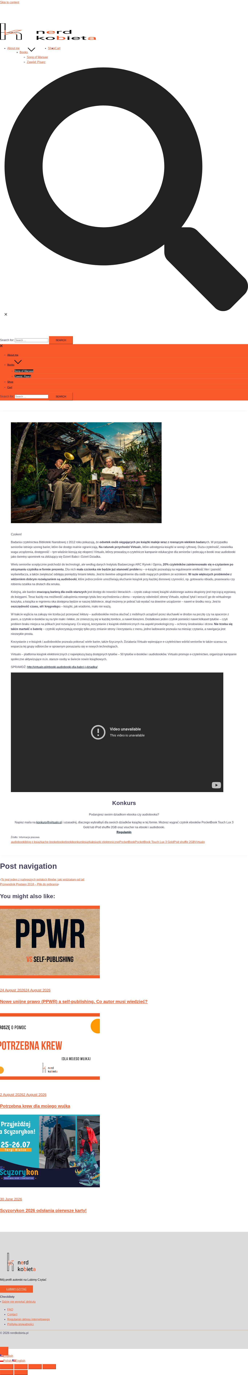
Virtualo (200, 841)
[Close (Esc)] (49, 1366)
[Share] (35, 1366)
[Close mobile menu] (1, 346)
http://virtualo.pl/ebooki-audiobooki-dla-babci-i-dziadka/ (62, 667)
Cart (57, 48)
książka (87, 841)
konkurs (77, 841)
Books (24, 52)
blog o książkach (36, 841)
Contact (12, 1314)
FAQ (10, 1309)
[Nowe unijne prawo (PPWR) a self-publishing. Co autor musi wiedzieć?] (50, 977)
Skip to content (9, 2)
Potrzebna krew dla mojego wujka (35, 1106)
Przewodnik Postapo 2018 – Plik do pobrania (29, 884)
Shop (51, 48)
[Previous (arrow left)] (6, 1372)
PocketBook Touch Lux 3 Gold (154, 841)
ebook (60, 841)
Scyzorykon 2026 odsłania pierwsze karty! (43, 1210)
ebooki (68, 841)
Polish (7, 1360)
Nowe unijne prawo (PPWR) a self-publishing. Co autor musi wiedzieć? (74, 1001)
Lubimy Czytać (16, 1289)
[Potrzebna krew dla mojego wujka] (50, 1081)
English (8, 1355)
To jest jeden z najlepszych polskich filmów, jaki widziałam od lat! (42, 879)
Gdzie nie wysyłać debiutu (19, 1301)
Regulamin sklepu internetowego (28, 1319)
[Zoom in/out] (6, 1366)
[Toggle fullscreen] (21, 1366)
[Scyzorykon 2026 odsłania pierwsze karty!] (50, 1186)
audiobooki (18, 841)
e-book (51, 841)
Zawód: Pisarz (36, 62)
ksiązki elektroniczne (105, 841)
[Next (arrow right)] (21, 1372)
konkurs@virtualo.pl (49, 822)
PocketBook (127, 841)
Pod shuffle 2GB (184, 841)
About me (13, 48)
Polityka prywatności (20, 1324)
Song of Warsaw (37, 57)
